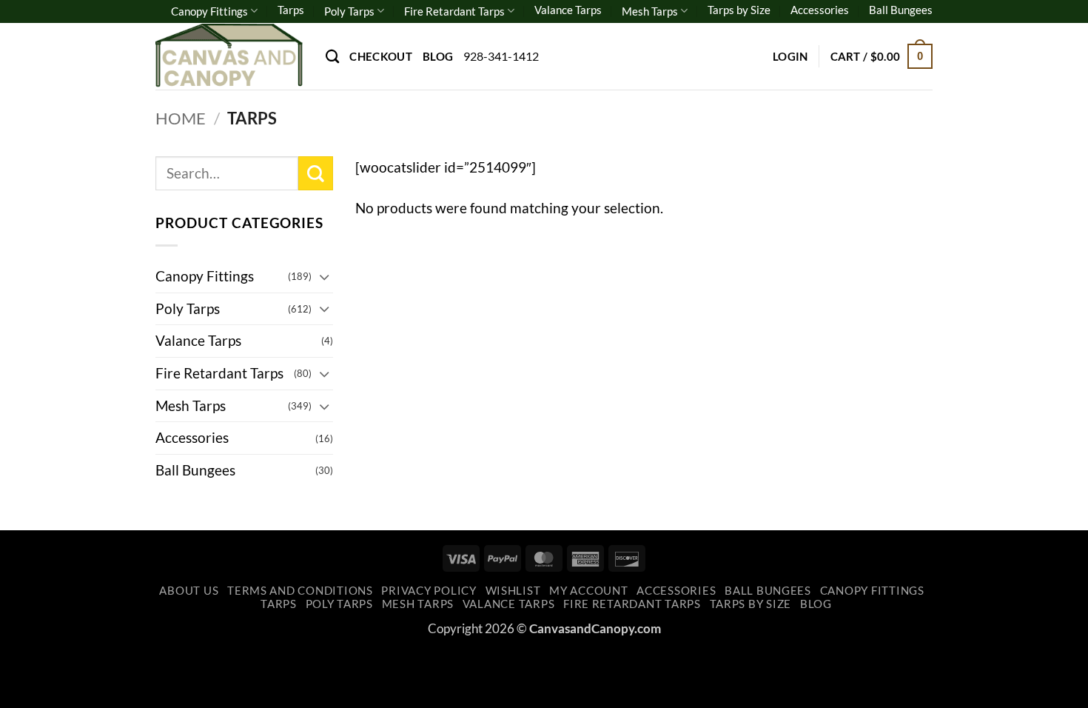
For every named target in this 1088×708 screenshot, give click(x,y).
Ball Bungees (901, 9)
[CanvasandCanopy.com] (229, 56)
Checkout (380, 56)
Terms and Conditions (300, 590)
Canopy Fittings (209, 11)
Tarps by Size (739, 9)
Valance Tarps (568, 9)
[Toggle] (324, 276)
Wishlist (513, 590)
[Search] (332, 56)
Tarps (291, 9)
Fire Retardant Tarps (454, 11)
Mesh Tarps (650, 11)
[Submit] (315, 173)
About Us (188, 590)
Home (180, 118)
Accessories (819, 9)
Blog (438, 56)
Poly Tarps (349, 11)
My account (588, 590)
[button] (790, 56)
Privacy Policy (428, 590)
